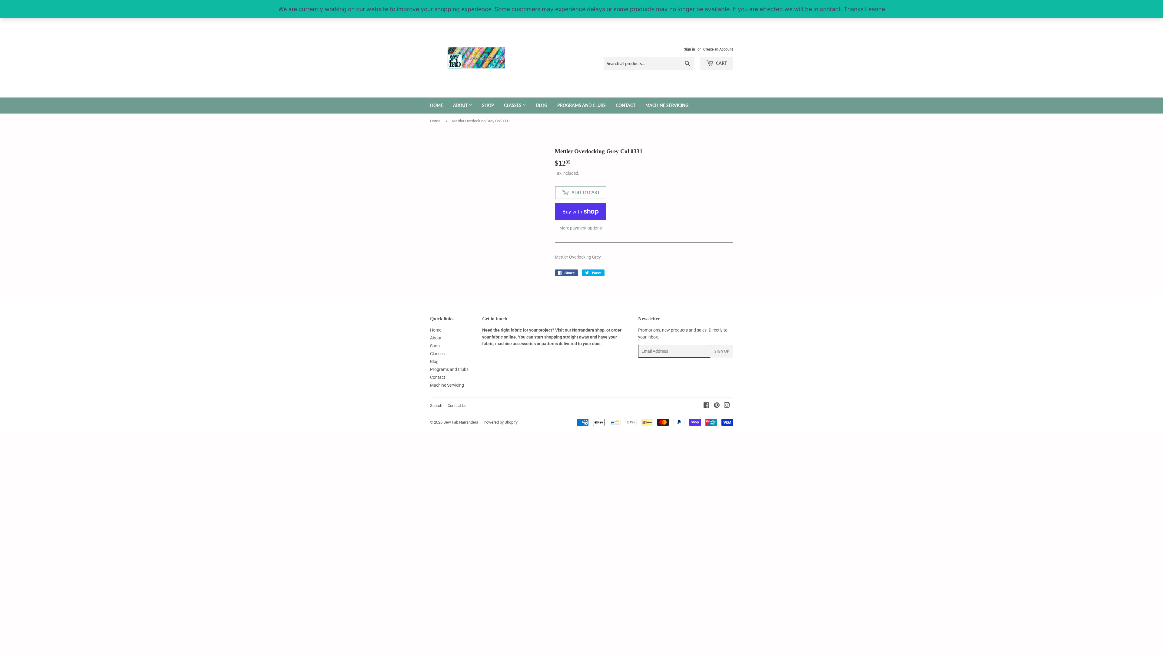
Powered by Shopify (501, 422)
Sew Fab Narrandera (460, 422)
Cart (721, 63)
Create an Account (718, 49)
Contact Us (457, 405)
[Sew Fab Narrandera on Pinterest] (717, 406)
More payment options (580, 228)
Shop (488, 105)
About (461, 105)
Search (436, 405)
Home (436, 105)
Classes (513, 105)
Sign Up (721, 351)
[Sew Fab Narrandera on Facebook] (706, 406)
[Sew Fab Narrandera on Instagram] (727, 406)
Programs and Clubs (581, 105)
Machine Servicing (666, 105)
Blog (541, 105)
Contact (625, 105)
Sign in (689, 49)
